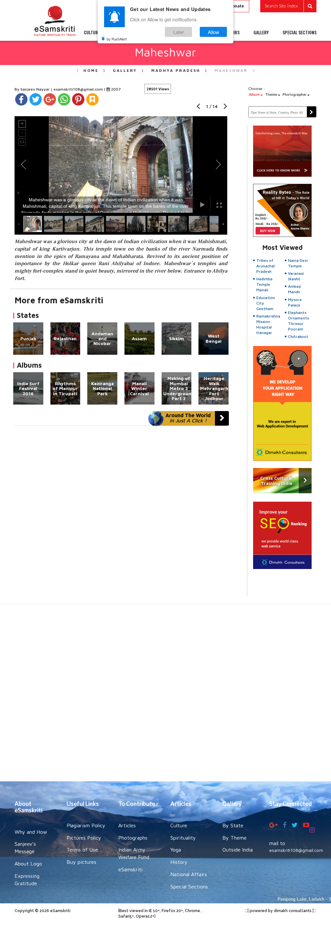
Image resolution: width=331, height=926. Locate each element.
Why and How (31, 832)
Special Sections (189, 886)
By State (232, 825)
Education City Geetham (265, 303)
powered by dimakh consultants (281, 911)
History (178, 862)
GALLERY (261, 32)
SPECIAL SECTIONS (299, 32)
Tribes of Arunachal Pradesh (265, 266)
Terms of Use (82, 850)
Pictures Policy (84, 838)
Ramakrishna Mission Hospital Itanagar (268, 324)
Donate (236, 5)
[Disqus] (121, 515)
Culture (178, 825)
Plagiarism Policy (86, 825)
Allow (213, 31)
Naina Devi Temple (298, 263)
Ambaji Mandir (294, 289)
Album (255, 94)
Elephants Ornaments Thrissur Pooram (298, 320)
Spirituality (183, 838)
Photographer (295, 94)
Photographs (132, 838)
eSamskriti (130, 869)
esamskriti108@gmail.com (79, 89)
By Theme (234, 838)
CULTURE (92, 32)
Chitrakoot (298, 336)
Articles (127, 825)
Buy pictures (81, 862)
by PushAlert (117, 38)
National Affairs (188, 874)
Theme (271, 94)
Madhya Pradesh (175, 70)
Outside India (237, 850)
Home (91, 70)
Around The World (188, 417)
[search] (288, 6)
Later (178, 31)
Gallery (125, 70)
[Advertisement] (165, 696)
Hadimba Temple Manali (264, 284)
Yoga (175, 850)
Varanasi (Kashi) (296, 276)
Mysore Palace (295, 302)
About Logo (28, 863)
